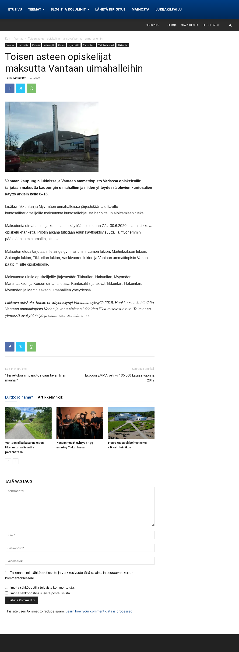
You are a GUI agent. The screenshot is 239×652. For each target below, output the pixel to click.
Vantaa (19, 38)
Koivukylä (49, 45)
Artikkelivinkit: (50, 397)
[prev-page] (8, 461)
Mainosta (140, 9)
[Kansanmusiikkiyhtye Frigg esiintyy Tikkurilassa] (79, 423)
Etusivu (15, 9)
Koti (7, 38)
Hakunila (23, 45)
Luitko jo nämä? (19, 397)
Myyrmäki (73, 45)
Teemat (34, 9)
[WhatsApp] (31, 88)
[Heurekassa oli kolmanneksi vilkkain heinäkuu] (131, 423)
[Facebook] (9, 88)
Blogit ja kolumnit (68, 9)
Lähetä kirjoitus (110, 9)
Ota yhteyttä (189, 25)
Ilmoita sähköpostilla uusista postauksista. (40, 593)
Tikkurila (122, 45)
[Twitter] (20, 88)
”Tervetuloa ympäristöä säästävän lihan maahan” (35, 377)
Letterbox (19, 77)
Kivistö (36, 45)
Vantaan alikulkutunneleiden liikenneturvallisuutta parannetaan (24, 447)
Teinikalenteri (106, 45)
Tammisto (88, 45)
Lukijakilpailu (168, 9)
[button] (230, 25)
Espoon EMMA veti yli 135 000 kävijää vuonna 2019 (120, 377)
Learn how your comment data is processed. (100, 611)
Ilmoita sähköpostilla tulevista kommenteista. (42, 587)
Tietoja (171, 25)
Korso (61, 45)
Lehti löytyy (211, 25)
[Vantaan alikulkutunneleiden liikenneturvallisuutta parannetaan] (28, 423)
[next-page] (15, 461)
